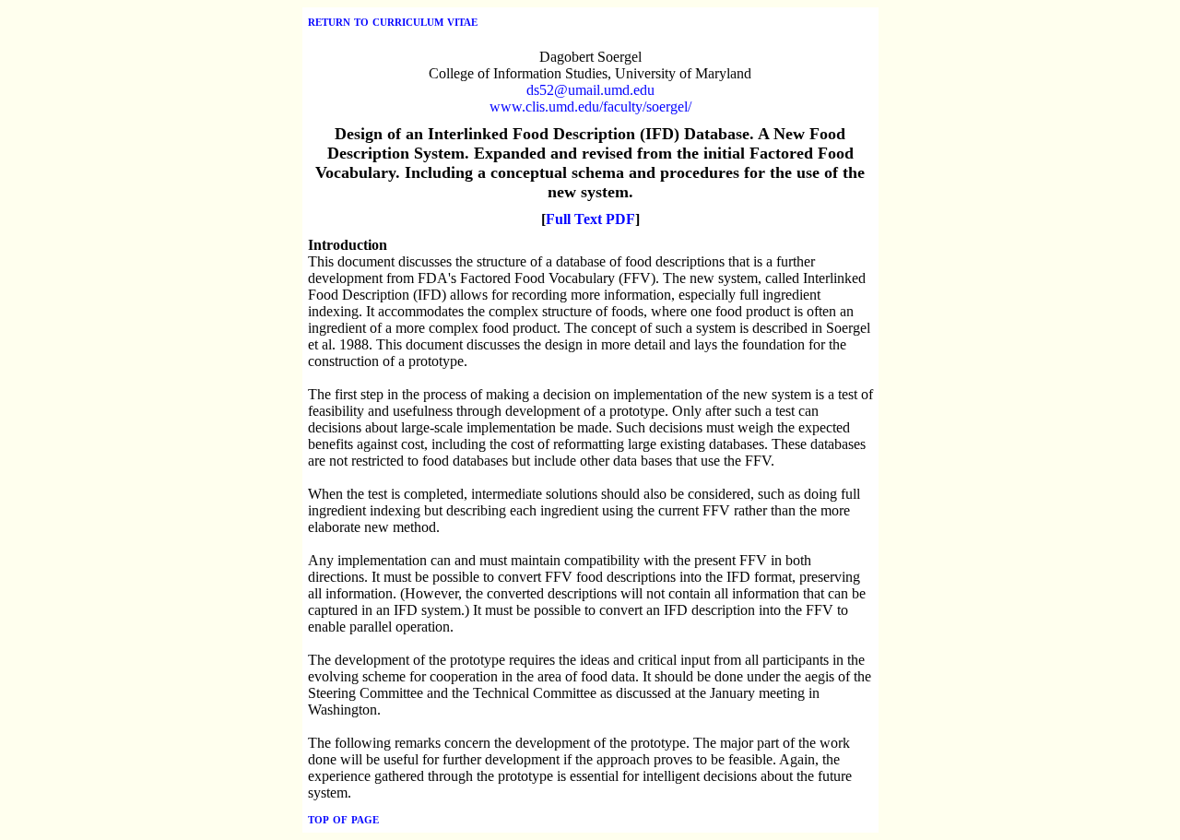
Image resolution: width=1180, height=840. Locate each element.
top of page (343, 818)
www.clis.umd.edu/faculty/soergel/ (590, 106)
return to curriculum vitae (393, 21)
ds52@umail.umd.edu (590, 90)
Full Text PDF (590, 219)
